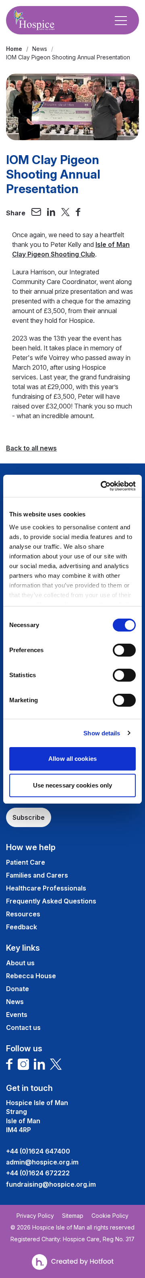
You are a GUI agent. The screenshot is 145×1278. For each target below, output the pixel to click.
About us (20, 963)
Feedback (21, 927)
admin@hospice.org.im (42, 1162)
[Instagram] (23, 1064)
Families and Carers (37, 875)
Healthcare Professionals (46, 888)
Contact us (23, 1027)
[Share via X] (65, 213)
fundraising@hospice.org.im (51, 1184)
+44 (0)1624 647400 (38, 1151)
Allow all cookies (72, 758)
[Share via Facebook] (78, 213)
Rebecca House (31, 976)
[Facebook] (9, 1064)
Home (14, 48)
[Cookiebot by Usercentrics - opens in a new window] (102, 486)
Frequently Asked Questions (51, 901)
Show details (101, 733)
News (39, 48)
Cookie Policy (109, 1216)
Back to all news (31, 448)
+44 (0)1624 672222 (38, 1173)
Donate (17, 989)
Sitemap (72, 1216)
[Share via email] (36, 213)
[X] (56, 1064)
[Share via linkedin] (51, 213)
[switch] (124, 650)
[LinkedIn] (39, 1064)
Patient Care (25, 862)
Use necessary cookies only (72, 785)
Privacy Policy (35, 1216)
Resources (23, 914)
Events (16, 1015)
